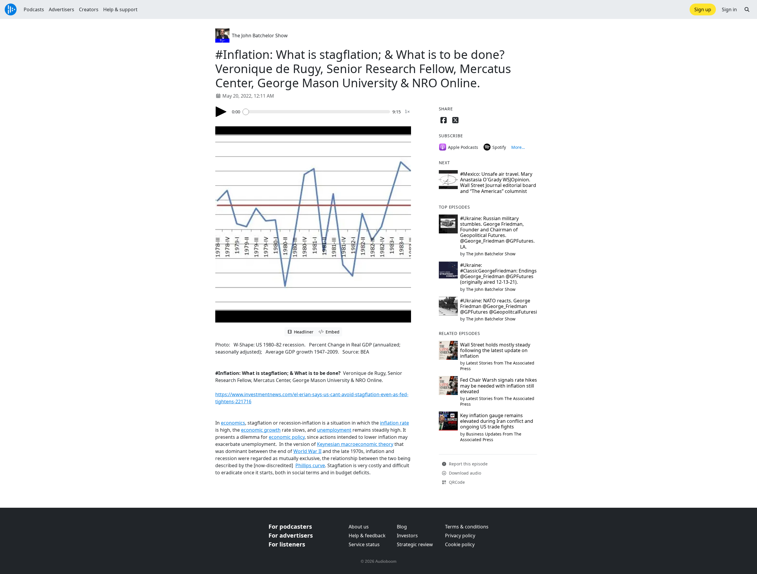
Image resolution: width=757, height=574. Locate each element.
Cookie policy (460, 544)
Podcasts (34, 9)
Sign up (702, 9)
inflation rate (394, 423)
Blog (402, 526)
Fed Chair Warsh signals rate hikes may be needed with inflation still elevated (498, 385)
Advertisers (61, 9)
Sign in (729, 9)
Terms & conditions (467, 526)
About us (359, 526)
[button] (747, 9)
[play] (221, 112)
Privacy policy (460, 535)
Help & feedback (367, 535)
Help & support (120, 9)
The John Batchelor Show (260, 35)
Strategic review (415, 544)
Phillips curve (310, 465)
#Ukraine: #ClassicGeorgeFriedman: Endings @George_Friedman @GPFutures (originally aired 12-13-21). (498, 274)
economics (233, 423)
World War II (307, 451)
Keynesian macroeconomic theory (355, 444)
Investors (407, 535)
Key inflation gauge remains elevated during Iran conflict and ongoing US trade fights (496, 421)
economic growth (261, 430)
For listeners (286, 544)
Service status (364, 544)
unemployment (334, 430)
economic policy (287, 437)
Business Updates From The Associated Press (490, 436)
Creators (88, 9)
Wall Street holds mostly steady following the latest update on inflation (495, 350)
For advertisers (290, 535)
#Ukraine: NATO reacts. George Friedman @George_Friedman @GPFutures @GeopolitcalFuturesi (498, 306)
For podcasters (290, 527)
